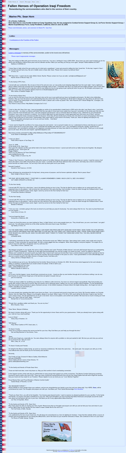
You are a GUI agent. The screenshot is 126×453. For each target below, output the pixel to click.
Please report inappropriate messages (23, 56)
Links (37, 2)
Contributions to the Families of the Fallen (24, 40)
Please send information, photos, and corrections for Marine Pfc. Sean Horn (30, 28)
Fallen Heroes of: (13, 2)
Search (22, 2)
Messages (28, 2)
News (33, 2)
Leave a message (15, 53)
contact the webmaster (62, 451)
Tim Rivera (71, 450)
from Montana (78, 389)
